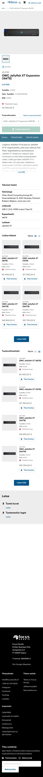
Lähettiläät (6, 712)
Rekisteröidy (10, 770)
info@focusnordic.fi (10, 680)
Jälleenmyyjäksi (30, 686)
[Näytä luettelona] (39, 236)
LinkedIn (5, 699)
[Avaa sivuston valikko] (5, 3)
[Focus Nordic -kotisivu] (12, 3)
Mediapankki (7, 728)
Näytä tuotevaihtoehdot (32, 115)
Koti (3, 8)
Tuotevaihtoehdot (9, 115)
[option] (6, 59)
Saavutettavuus (30, 690)
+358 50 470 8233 (10, 683)
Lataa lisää (21, 339)
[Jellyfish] (6, 67)
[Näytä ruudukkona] (35, 236)
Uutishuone (7, 724)
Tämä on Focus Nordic (29, 681)
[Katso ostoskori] (24, 3)
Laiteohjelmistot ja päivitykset (10, 733)
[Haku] (19, 3)
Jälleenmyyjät (36, 3)
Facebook (6, 691)
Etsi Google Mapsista (21, 664)
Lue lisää (5, 84)
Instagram (6, 687)
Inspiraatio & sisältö (10, 716)
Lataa (8, 508)
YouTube (5, 695)
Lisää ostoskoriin (22, 129)
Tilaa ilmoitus (11, 279)
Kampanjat (6, 720)
